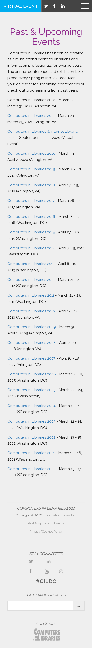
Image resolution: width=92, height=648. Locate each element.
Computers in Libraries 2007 (31, 358)
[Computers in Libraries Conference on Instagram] (61, 571)
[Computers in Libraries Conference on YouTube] (47, 571)
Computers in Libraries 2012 (31, 279)
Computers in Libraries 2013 (31, 264)
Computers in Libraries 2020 (31, 153)
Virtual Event (21, 6)
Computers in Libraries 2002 (31, 437)
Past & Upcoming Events (46, 523)
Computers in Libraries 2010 (31, 311)
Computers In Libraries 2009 (31, 327)
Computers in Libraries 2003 (31, 421)
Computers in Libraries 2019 (31, 169)
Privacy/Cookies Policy (46, 531)
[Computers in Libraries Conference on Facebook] (30, 571)
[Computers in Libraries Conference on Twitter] (31, 561)
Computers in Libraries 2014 (31, 248)
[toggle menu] (85, 6)
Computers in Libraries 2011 (30, 295)
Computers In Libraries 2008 (31, 342)
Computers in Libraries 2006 (31, 374)
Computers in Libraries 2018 (31, 185)
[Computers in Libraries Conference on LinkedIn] (49, 561)
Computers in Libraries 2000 (31, 469)
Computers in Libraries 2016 (31, 216)
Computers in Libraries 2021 (31, 115)
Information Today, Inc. (60, 515)
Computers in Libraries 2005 (31, 390)
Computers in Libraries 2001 (31, 453)
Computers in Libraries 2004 (31, 406)
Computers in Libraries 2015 (31, 232)
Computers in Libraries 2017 (31, 200)
